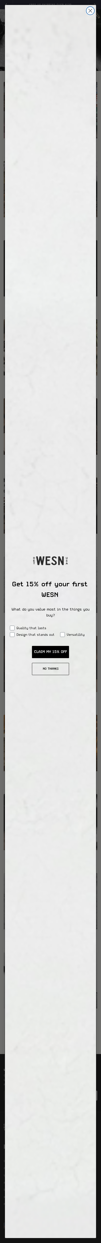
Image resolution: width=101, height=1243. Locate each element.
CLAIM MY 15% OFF (50, 652)
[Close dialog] (90, 11)
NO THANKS (50, 669)
